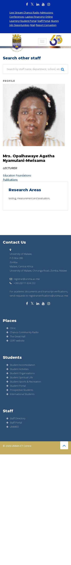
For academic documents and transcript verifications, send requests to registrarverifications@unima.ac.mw (39, 293)
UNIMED (14, 426)
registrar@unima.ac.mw (27, 279)
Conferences (16, 16)
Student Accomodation (22, 365)
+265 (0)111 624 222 (24, 283)
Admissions (46, 12)
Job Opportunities (19, 25)
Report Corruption (46, 25)
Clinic (13, 328)
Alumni (55, 21)
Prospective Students (21, 390)
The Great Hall (17, 336)
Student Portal (28, 21)
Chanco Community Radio (24, 332)
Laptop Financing (34, 16)
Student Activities (19, 369)
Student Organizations (22, 373)
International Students (22, 394)
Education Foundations (17, 175)
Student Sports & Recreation (25, 381)
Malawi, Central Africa (21, 266)
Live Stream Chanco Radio (24, 12)
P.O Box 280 (16, 258)
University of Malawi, (21, 254)
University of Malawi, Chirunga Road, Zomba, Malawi (38, 270)
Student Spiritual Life (21, 377)
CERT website (17, 340)
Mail (32, 25)
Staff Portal (43, 21)
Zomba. (14, 262)
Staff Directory (17, 418)
